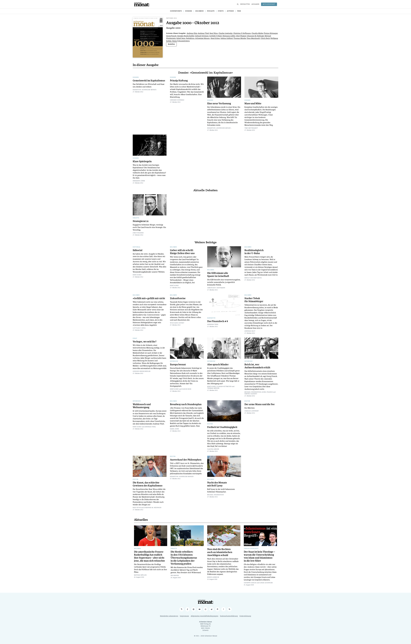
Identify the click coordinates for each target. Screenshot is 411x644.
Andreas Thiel (203, 33)
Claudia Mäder (257, 33)
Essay (135, 338)
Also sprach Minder (218, 364)
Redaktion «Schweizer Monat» (198, 38)
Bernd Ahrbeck (213, 577)
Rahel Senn (180, 38)
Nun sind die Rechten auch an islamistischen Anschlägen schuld (219, 552)
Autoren (230, 11)
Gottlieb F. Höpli (215, 36)
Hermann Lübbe (229, 36)
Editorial (136, 247)
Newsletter (245, 4)
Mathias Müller (140, 575)
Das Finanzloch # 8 (217, 321)
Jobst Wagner (241, 36)
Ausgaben (255, 4)
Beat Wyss (214, 33)
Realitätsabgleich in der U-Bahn (254, 252)
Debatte (136, 218)
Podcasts (211, 11)
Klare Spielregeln (142, 161)
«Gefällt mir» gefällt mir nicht (149, 298)
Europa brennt (178, 364)
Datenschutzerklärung (229, 616)
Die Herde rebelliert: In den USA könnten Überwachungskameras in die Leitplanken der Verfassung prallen (184, 557)
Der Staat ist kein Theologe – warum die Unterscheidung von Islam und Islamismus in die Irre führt (259, 556)
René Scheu (215, 38)
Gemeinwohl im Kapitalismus (149, 80)
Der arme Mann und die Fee (259, 404)
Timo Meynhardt (253, 38)
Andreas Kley (192, 33)
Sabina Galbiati (227, 38)
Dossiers (188, 11)
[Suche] (238, 4)
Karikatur (211, 318)
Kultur (210, 424)
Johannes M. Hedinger (255, 36)
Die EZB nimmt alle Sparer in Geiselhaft (218, 275)
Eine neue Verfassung (219, 103)
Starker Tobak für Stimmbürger (253, 300)
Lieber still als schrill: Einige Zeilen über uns (182, 252)
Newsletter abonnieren (169, 616)
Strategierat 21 (141, 221)
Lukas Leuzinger (266, 583)
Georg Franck (171, 36)
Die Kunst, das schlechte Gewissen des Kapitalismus (147, 484)
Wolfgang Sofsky (177, 323)
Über (239, 11)
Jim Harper (175, 575)
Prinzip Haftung (179, 80)
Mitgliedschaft (269, 4)
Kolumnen (199, 11)
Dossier (136, 77)
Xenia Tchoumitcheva (181, 41)
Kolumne (173, 247)
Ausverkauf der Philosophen (185, 459)
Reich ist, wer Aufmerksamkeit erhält (257, 366)
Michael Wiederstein (252, 392)
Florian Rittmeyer (271, 33)
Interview (174, 361)
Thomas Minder (239, 38)
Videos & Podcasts (251, 548)
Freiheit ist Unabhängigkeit (222, 427)
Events (220, 11)
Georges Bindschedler (185, 36)
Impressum (184, 616)
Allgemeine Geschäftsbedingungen (204, 616)
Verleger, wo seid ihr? (144, 341)
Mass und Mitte (252, 103)
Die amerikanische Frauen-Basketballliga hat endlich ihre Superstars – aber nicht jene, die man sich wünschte (149, 556)
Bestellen (171, 44)
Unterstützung (245, 616)
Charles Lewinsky (225, 33)
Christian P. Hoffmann (242, 33)
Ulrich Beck (265, 38)
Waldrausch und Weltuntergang (142, 406)
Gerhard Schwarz (201, 36)
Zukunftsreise (178, 298)
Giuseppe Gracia (250, 583)
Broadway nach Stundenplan (186, 404)
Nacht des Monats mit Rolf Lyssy (217, 484)
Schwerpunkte (176, 11)
